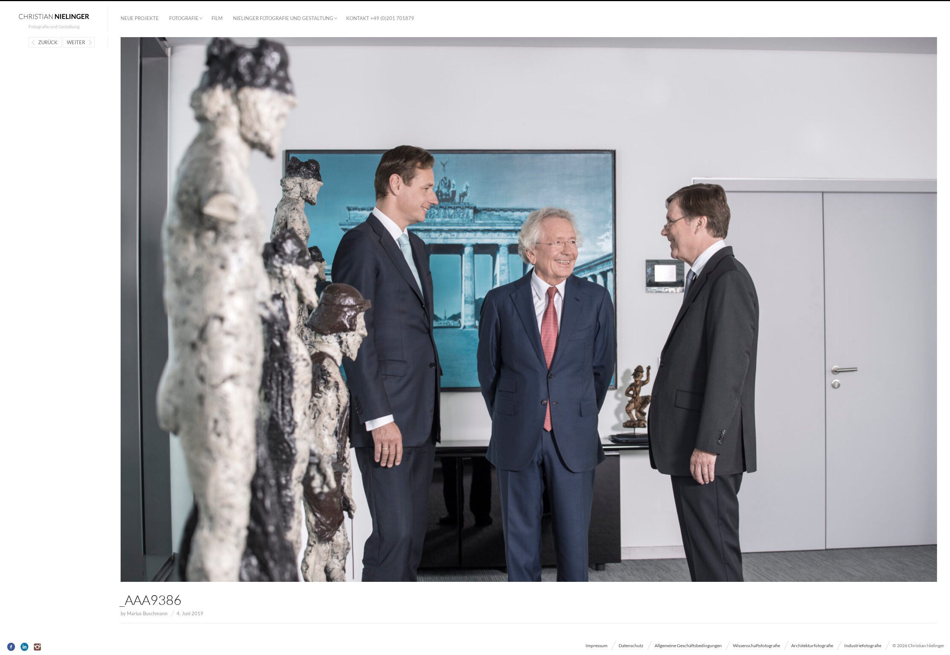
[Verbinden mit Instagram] (38, 647)
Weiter (76, 42)
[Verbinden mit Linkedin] (24, 647)
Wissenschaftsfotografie (756, 645)
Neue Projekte (140, 18)
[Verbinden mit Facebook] (11, 647)
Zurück (48, 42)
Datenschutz (631, 645)
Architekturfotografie (812, 645)
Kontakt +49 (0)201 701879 (380, 18)
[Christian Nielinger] (54, 16)
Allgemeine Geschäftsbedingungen (688, 645)
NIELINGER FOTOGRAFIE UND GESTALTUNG (283, 18)
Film (217, 18)
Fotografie (184, 18)
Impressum (596, 645)
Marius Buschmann (147, 613)
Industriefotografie (862, 645)
